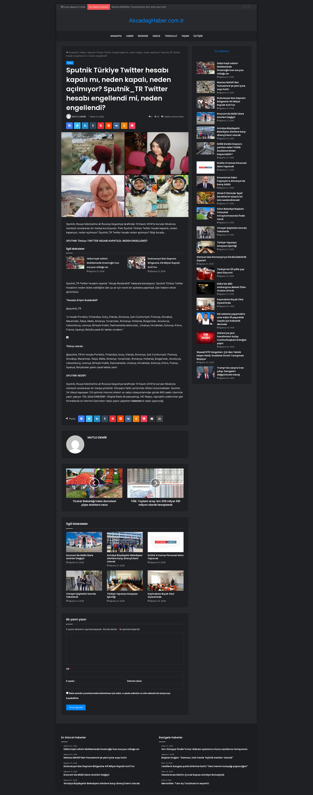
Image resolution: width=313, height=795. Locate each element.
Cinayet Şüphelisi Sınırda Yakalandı (81, 595)
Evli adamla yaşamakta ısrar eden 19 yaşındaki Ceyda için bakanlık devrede (231, 319)
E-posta (71, 681)
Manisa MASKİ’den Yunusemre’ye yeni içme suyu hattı (231, 86)
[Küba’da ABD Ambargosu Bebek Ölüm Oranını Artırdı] (206, 288)
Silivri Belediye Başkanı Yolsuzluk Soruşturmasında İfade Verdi (231, 214)
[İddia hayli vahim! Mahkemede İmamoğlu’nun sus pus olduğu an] (75, 263)
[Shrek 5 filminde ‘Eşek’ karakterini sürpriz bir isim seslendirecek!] (206, 198)
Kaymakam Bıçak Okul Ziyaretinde (161, 595)
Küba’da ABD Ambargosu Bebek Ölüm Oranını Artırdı (231, 287)
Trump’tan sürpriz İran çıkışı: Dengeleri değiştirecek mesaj (230, 371)
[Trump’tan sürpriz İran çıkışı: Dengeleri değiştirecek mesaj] (206, 372)
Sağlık (156, 36)
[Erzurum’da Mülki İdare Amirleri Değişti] (84, 542)
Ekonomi (143, 36)
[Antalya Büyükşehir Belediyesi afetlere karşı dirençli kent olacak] (125, 542)
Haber (129, 36)
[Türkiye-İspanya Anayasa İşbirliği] (125, 580)
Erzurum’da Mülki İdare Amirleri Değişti (79, 557)
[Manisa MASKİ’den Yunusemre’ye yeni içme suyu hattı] (206, 87)
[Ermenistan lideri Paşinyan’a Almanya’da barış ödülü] (206, 182)
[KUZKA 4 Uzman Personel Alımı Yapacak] (166, 542)
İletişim (198, 36)
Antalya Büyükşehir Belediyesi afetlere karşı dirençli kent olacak (124, 558)
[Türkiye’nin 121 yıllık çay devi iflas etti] (206, 274)
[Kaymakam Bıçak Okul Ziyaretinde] (166, 580)
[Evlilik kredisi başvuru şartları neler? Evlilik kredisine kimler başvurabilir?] (206, 148)
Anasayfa (116, 36)
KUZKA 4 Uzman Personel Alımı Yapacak (166, 557)
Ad (68, 668)
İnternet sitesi (134, 681)
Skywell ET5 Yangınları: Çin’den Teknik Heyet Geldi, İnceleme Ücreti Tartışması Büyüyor (220, 356)
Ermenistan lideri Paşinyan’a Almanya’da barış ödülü (231, 181)
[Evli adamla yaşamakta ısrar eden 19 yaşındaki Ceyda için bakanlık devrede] (206, 318)
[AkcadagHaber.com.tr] (156, 20)
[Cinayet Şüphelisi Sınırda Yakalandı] (84, 580)
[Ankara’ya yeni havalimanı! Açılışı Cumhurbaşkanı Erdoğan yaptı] (206, 337)
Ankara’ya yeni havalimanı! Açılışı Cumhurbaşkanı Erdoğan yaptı (231, 338)
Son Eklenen (222, 51)
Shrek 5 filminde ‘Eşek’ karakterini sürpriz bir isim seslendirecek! (230, 197)
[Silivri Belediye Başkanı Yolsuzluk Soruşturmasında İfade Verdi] (206, 213)
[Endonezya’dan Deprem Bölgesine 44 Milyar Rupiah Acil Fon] (136, 263)
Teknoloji (171, 36)
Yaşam (185, 36)
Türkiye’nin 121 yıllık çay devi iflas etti (230, 271)
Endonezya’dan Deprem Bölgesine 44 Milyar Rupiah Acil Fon (142, 7)
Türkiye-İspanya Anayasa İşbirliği (122, 595)
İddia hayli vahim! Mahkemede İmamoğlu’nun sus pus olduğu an (103, 263)
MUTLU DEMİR (79, 116)
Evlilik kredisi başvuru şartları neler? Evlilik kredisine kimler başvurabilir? (229, 149)
